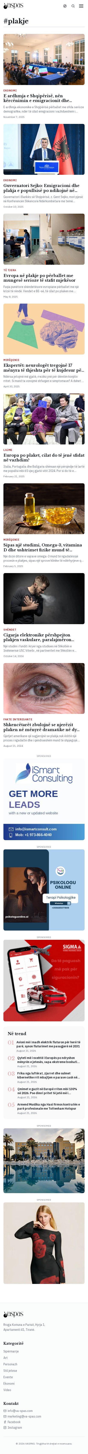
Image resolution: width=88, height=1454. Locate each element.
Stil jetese (10, 1371)
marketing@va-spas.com (24, 1416)
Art (5, 1358)
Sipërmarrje (11, 1351)
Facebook (14, 1422)
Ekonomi (9, 1384)
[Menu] (81, 6)
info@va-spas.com (20, 1411)
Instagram (15, 1428)
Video (7, 1390)
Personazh (10, 1364)
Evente (8, 1377)
